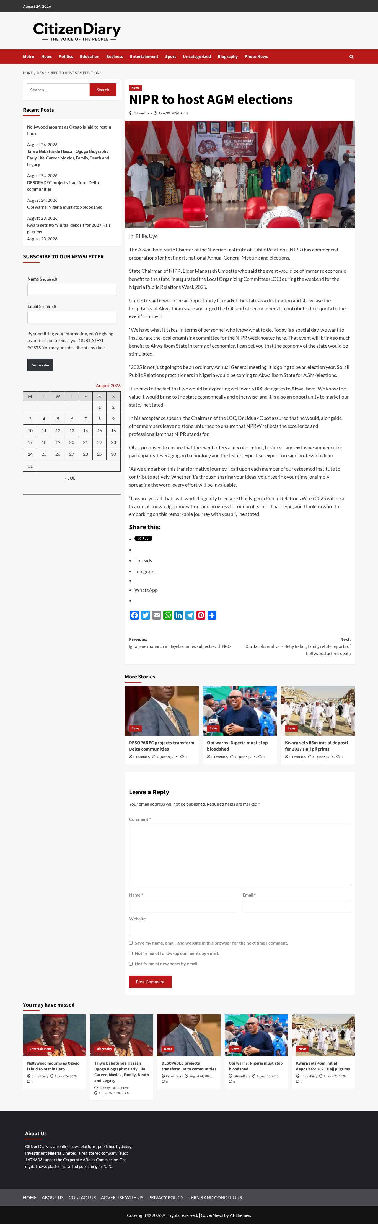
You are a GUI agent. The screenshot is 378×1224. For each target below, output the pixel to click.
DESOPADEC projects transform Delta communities (162, 746)
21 (85, 442)
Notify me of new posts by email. (166, 963)
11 (44, 430)
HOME (30, 1197)
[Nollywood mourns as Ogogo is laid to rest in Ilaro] (54, 1035)
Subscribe (40, 365)
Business (114, 57)
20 (71, 442)
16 (113, 430)
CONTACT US (82, 1197)
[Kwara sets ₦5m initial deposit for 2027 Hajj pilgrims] (318, 710)
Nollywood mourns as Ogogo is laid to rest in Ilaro (69, 130)
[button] (351, 57)
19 (57, 442)
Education (89, 57)
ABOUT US (52, 1197)
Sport (170, 57)
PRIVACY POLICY (165, 1197)
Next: (297, 646)
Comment (140, 819)
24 (30, 454)
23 (113, 442)
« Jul (70, 478)
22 (99, 442)
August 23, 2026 (246, 757)
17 (30, 442)
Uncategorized (197, 57)
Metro (28, 57)
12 (57, 430)
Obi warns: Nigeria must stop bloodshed (237, 746)
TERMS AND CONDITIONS (215, 1197)
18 (44, 442)
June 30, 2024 (169, 113)
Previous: (180, 643)
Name (136, 894)
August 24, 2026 (167, 757)
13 (71, 430)
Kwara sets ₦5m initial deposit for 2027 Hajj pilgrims (316, 746)
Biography (228, 57)
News (46, 57)
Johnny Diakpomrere (114, 1088)
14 (85, 430)
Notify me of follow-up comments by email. (177, 953)
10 (30, 430)
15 (99, 430)
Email (249, 894)
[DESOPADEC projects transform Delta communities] (162, 710)
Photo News (256, 57)
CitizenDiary (143, 113)
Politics (66, 57)
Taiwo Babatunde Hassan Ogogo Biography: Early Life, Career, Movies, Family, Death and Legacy (68, 158)
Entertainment (144, 57)
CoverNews (212, 1215)
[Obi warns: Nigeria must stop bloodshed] (240, 710)
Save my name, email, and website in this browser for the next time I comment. (211, 942)
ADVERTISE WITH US (122, 1197)
